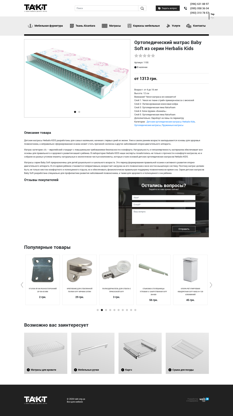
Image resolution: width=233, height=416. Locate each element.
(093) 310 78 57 (199, 12)
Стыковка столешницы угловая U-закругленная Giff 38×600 (153, 291)
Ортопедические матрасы (147, 125)
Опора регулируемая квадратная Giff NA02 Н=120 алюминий (190, 291)
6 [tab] (119, 310)
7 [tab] (123, 310)
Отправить (184, 228)
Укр (212, 14)
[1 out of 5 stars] (136, 55)
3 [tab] (106, 310)
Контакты (199, 25)
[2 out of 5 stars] (140, 55)
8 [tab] (127, 310)
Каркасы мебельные (146, 25)
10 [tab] (135, 310)
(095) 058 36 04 (199, 8)
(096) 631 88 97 (199, 4)
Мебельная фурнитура (48, 25)
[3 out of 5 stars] (144, 55)
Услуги (175, 25)
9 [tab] (131, 310)
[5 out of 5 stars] (153, 55)
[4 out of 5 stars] (149, 55)
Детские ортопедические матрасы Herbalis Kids (171, 121)
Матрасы (115, 25)
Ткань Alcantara (85, 25)
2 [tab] (79, 112)
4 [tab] (110, 310)
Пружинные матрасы (173, 125)
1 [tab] (75, 112)
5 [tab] (114, 310)
